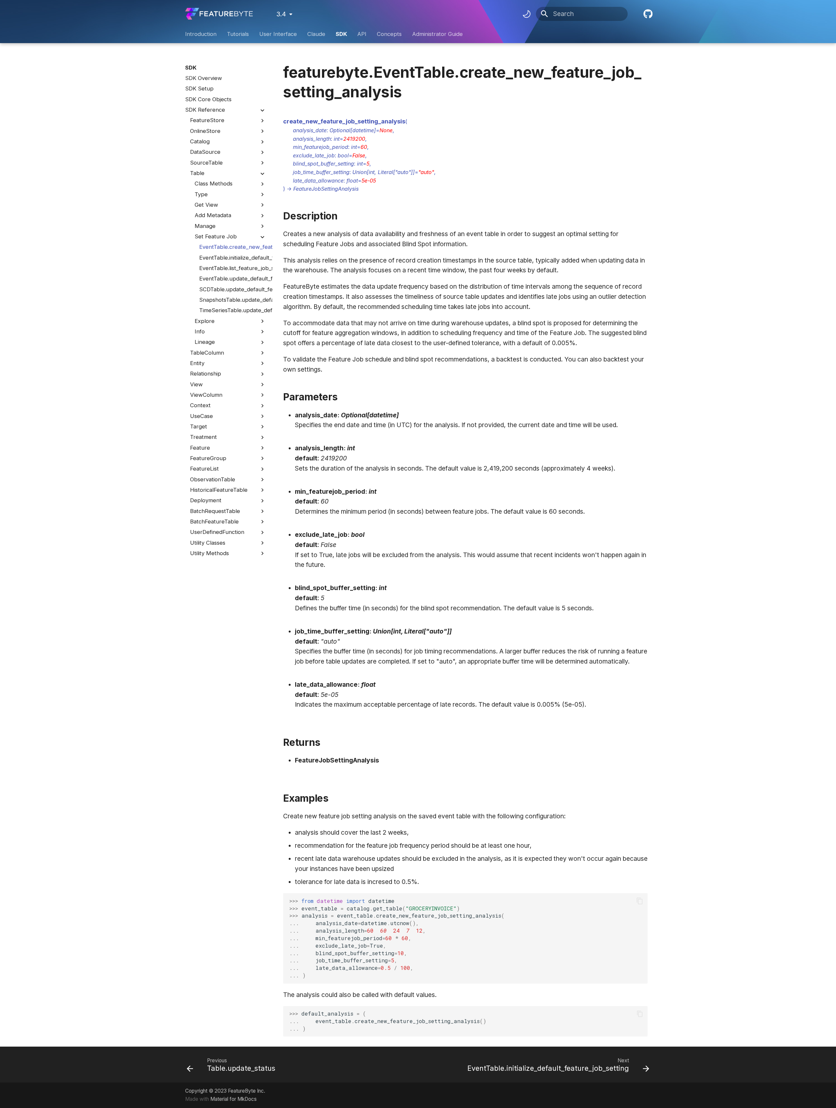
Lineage (205, 342)
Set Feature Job (216, 236)
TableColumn (207, 352)
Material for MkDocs (233, 1099)
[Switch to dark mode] (526, 14)
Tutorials (238, 34)
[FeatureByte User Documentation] (219, 14)
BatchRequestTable (215, 511)
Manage (205, 226)
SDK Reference (205, 109)
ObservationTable (212, 479)
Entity (197, 363)
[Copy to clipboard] (640, 901)
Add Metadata (213, 215)
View (196, 384)
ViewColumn (206, 395)
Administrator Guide (437, 34)
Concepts (389, 34)
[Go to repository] (646, 14)
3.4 (281, 14)
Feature (200, 447)
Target (198, 426)
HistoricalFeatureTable (219, 490)
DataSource (205, 152)
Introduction (201, 34)
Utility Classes (207, 542)
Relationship (205, 374)
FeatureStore (207, 120)
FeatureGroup (208, 458)
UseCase (201, 416)
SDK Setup (199, 89)
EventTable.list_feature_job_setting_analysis (232, 268)
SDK (341, 34)
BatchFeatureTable (214, 521)
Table (197, 173)
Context (200, 405)
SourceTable (206, 162)
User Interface (278, 34)
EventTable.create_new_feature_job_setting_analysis (232, 247)
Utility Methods (209, 553)
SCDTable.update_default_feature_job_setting (232, 289)
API (361, 34)
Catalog (200, 141)
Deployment (205, 500)
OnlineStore (205, 131)
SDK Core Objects (208, 99)
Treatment (203, 437)
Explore (205, 321)
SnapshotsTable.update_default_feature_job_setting (232, 300)
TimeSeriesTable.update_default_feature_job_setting (232, 310)
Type (201, 194)
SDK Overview (203, 78)
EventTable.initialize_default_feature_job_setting (232, 257)
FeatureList (204, 469)
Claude (316, 34)
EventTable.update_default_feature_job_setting (232, 279)
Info (200, 331)
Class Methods (214, 184)
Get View (206, 204)
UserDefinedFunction (217, 532)
